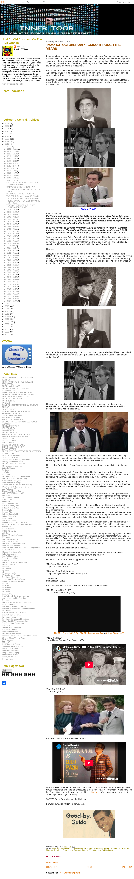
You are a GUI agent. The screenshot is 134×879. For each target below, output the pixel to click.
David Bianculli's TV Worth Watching (17, 485)
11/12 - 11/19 (12, 166)
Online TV (108, 848)
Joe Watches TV (9, 489)
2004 (7, 334)
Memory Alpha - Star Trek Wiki (14, 522)
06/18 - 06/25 (12, 243)
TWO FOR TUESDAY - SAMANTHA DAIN (22, 199)
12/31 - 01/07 (12, 149)
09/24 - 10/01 (12, 210)
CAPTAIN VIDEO (9, 449)
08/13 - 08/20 (12, 224)
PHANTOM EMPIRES (11, 413)
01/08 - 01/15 (12, 299)
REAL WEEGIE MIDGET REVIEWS (16, 411)
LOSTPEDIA (7, 518)
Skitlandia (116, 848)
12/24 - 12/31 (12, 151)
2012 (7, 314)
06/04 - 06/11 (12, 248)
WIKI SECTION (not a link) (13, 493)
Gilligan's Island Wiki (10, 508)
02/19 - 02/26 (12, 284)
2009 (7, 322)
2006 (7, 329)
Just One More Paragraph (13, 623)
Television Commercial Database (15, 619)
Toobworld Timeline (81, 850)
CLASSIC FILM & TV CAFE (13, 445)
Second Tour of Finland (11, 627)
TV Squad (6, 474)
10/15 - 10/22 (12, 175)
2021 (7, 136)
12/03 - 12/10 (12, 159)
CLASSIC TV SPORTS (11, 441)
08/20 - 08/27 (12, 222)
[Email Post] (73, 847)
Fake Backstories (9, 554)
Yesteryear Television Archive (14, 579)
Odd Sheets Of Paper (11, 644)
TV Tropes (6, 587)
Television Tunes (9, 617)
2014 (7, 309)
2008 (7, 324)
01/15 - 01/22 (12, 296)
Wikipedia (6, 495)
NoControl (6, 470)
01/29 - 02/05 (12, 292)
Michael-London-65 (115, 633)
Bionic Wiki (6, 501)
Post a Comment (53, 862)
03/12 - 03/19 (12, 277)
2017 (7, 147)
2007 (7, 327)
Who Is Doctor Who (10, 632)
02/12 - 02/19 (12, 287)
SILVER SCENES (9, 409)
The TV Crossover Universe (13, 464)
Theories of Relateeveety (63, 850)
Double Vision (66, 848)
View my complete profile (13, 84)
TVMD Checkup (8, 604)
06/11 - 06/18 (12, 246)
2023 (7, 131)
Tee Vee (5, 600)
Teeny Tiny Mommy (10, 648)
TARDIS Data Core (10, 531)
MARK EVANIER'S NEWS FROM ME (17, 392)
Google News (7, 659)
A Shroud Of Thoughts (11, 480)
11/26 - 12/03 (12, 161)
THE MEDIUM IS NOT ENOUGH (15, 388)
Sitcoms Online (8, 594)
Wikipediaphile (107, 850)
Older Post (127, 867)
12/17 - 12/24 (12, 154)
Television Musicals (10, 629)
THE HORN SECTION (11, 432)
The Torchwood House (11, 634)
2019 (7, 141)
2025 (7, 126)
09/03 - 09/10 (12, 217)
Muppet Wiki (7, 527)
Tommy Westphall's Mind (12, 462)
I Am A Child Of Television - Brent (15, 487)
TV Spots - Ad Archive (11, 575)
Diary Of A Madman (10, 541)
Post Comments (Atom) (69, 873)
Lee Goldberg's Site (10, 556)
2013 (7, 311)
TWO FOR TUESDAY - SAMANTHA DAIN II (23, 196)
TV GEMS (6, 403)
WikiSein (5, 533)
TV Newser (6, 537)
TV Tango (6, 590)
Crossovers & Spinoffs (11, 457)
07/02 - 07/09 (12, 239)
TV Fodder (6, 569)
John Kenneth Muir (10, 558)
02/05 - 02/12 (12, 289)
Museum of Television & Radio (14, 606)
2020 (7, 139)
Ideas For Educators (10, 650)
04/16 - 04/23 (12, 265)
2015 (7, 306)
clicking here (94, 792)
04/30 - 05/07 (12, 260)
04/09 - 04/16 (12, 267)
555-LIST (6, 642)
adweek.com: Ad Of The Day (14, 598)
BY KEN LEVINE (9, 390)
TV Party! (6, 592)
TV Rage (5, 585)
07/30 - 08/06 (12, 229)
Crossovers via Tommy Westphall (16, 460)
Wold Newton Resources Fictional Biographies (21, 548)
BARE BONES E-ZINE (11, 455)
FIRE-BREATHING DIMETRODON (16, 434)
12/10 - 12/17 (12, 156)
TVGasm (5, 567)
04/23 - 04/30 (12, 263)
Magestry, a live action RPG (13, 646)
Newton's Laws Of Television (14, 613)
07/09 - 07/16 (12, 236)
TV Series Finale (9, 573)
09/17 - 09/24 (12, 212)
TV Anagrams (7, 640)
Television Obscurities (11, 577)
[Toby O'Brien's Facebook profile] (4, 684)
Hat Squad (88, 848)
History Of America (10, 657)
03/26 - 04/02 (12, 272)
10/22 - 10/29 (12, 173)
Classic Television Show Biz (13, 581)
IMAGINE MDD (8, 430)
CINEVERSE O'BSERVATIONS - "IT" (20, 187)
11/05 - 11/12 (12, 168)
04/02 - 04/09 (12, 270)
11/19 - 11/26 (12, 163)
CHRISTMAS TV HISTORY (13, 447)
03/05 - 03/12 (12, 279)
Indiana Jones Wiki (10, 514)
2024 (7, 129)
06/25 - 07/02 (12, 241)
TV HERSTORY (8, 401)
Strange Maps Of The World (13, 638)
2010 (7, 319)
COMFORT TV (8, 439)
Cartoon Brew (7, 550)
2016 (7, 304)
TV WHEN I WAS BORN (12, 399)
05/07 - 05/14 (12, 258)
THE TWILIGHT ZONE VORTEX (15, 397)
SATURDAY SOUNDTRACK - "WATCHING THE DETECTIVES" (22, 184)
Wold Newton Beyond (11, 546)
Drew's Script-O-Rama (11, 615)
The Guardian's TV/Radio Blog (14, 478)
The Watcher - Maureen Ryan (14, 562)
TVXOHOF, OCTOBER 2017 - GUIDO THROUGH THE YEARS (20, 206)
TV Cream (6, 611)
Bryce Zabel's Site (9, 564)
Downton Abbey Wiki (10, 506)
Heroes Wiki (7, 512)
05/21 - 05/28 (12, 253)
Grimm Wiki (7, 510)
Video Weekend (95, 850)
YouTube (5, 472)
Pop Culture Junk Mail (11, 539)
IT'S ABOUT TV (8, 428)
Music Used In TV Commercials (15, 621)
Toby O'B (20, 46)
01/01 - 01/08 (12, 301)
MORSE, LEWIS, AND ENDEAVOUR (17, 525)
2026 (7, 123)
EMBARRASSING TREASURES (15, 436)
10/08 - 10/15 (12, 178)
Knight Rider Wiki (9, 516)
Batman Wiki (7, 499)
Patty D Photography (10, 653)
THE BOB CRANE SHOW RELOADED (18, 394)
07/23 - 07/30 (12, 231)
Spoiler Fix (6, 571)
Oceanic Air (7, 625)
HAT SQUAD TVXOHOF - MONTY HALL (21, 194)
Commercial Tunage (10, 497)
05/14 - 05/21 (12, 255)
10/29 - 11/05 (12, 171)
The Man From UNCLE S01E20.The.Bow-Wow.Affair (78, 633)
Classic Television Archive (12, 535)
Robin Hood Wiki (9, 529)
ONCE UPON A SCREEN (12, 415)
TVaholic (5, 560)
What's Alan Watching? (11, 483)
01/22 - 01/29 (12, 294)
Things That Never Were (12, 552)
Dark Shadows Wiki (10, 504)
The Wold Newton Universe (13, 543)
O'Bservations (98, 848)
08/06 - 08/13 (12, 226)
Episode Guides (8, 468)
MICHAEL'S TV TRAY (11, 418)
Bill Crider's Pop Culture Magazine (16, 476)
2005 (7, 332)
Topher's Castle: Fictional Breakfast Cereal (19, 636)
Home (89, 867)
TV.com (5, 583)
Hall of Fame (78, 848)
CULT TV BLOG (8, 443)
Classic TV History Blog (11, 491)
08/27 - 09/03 (12, 219)
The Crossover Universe (12, 466)
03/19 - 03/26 (12, 275)
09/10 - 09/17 (12, 214)
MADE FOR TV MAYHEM (12, 420)
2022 (7, 134)
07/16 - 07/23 (12, 234)
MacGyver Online (9, 520)
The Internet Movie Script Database (17, 602)
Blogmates (56, 848)
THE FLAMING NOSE (11, 386)
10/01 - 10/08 (12, 180)
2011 (7, 316)
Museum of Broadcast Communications (18, 608)
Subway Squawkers (10, 655)
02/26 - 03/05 (12, 282)
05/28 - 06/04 (12, 251)
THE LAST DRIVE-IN (10, 426)
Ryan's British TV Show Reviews (15, 596)
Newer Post (51, 867)
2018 (7, 144)
